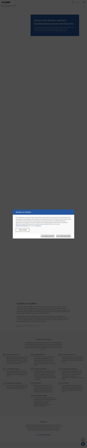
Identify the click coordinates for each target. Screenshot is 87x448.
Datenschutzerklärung (21, 225)
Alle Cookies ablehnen (48, 236)
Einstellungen (23, 230)
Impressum (38, 225)
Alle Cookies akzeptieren (63, 236)
